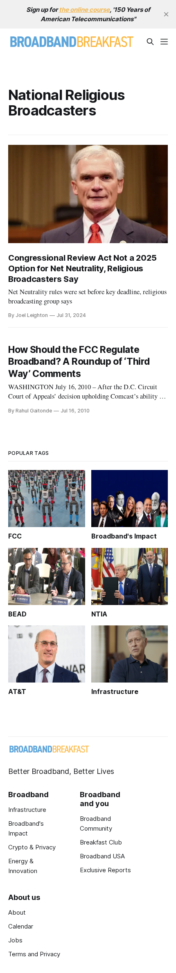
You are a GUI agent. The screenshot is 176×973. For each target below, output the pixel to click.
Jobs (15, 940)
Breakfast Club (101, 842)
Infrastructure (27, 809)
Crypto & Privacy (32, 847)
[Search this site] (150, 41)
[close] (166, 14)
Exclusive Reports (105, 870)
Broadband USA (102, 856)
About (17, 912)
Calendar (20, 926)
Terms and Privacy (34, 954)
